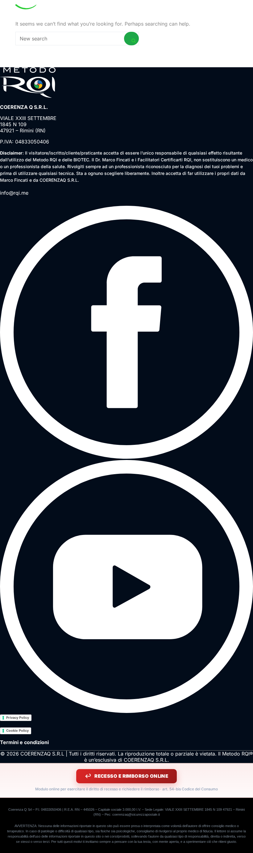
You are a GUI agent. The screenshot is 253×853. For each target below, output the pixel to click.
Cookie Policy (17, 730)
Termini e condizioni (24, 742)
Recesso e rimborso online (131, 776)
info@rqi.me (14, 193)
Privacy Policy (17, 717)
